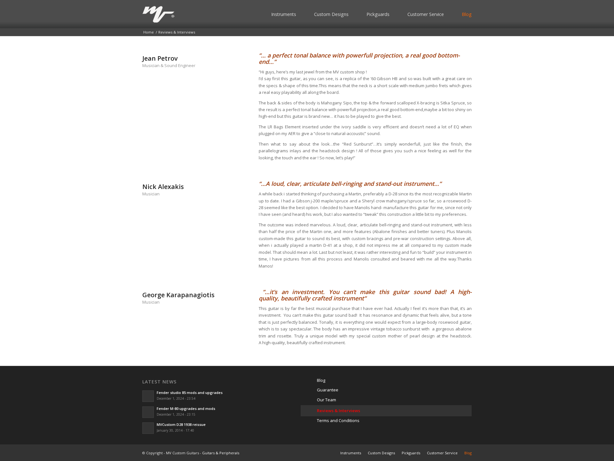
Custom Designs (331, 14)
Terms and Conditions (338, 420)
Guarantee (327, 390)
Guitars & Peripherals (220, 452)
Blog (467, 14)
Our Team (326, 400)
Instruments (283, 14)
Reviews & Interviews (338, 410)
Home (148, 32)
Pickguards (378, 14)
